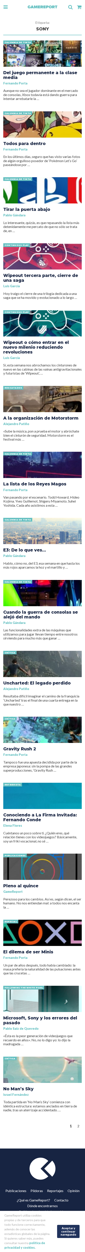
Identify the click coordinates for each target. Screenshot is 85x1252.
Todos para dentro (24, 143)
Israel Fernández (16, 1094)
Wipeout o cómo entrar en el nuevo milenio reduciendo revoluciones (36, 347)
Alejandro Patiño (16, 424)
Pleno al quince (20, 885)
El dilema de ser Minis (28, 951)
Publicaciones (15, 1191)
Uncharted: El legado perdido (37, 683)
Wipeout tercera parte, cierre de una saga (40, 278)
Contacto (61, 1200)
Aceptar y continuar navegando (68, 1231)
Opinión (74, 1191)
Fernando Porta (15, 83)
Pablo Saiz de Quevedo (21, 1028)
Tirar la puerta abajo (26, 209)
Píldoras (37, 1191)
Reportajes (55, 1191)
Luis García (11, 286)
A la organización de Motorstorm (40, 418)
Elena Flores (12, 825)
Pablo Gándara (14, 215)
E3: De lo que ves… (24, 550)
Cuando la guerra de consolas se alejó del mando (40, 614)
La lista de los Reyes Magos (34, 484)
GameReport (13, 891)
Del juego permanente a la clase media (40, 75)
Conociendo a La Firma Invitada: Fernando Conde (40, 817)
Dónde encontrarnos (42, 1206)
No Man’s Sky (18, 1088)
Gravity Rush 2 (19, 748)
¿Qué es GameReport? (33, 1200)
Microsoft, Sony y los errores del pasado (40, 1020)
